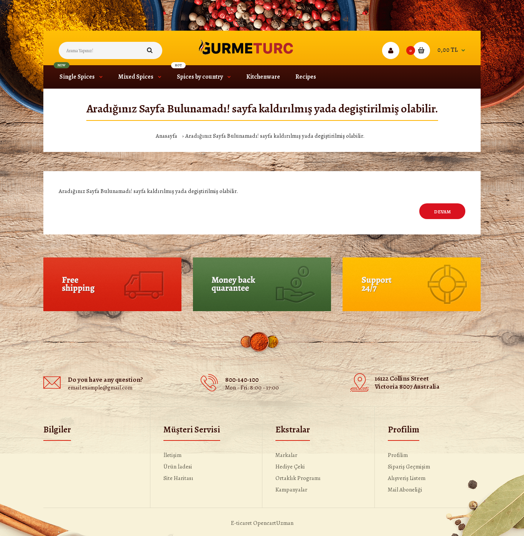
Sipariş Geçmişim (409, 466)
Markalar (286, 455)
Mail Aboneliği (405, 489)
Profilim (398, 455)
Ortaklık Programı (298, 478)
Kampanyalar (291, 489)
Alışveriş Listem (406, 478)
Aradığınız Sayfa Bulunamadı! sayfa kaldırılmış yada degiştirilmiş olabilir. (274, 136)
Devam (442, 211)
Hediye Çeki (290, 466)
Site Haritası (178, 478)
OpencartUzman (273, 523)
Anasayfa (166, 136)
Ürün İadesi (177, 466)
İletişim (172, 455)
